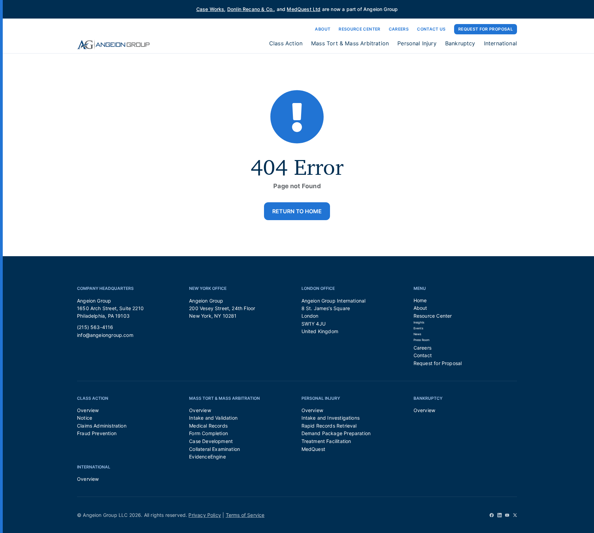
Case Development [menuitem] (211, 441)
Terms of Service (245, 515)
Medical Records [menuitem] (208, 426)
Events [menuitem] (418, 328)
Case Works (210, 9)
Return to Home (297, 211)
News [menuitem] (417, 334)
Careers (399, 29)
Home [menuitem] (420, 300)
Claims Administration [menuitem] (101, 426)
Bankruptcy (460, 43)
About (322, 29)
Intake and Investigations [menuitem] (330, 418)
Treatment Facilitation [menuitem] (326, 441)
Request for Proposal (485, 29)
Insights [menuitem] (419, 322)
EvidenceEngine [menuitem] (207, 457)
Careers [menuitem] (422, 348)
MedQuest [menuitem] (313, 449)
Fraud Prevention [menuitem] (97, 433)
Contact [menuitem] (423, 355)
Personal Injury (417, 43)
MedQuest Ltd (303, 9)
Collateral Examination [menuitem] (214, 449)
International (500, 43)
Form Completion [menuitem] (208, 433)
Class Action (285, 43)
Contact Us (431, 29)
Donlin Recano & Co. (250, 9)
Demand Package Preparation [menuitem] (336, 433)
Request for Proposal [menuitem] (438, 363)
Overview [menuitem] (88, 410)
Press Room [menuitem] (422, 340)
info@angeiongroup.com (105, 335)
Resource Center (359, 29)
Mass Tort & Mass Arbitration (350, 43)
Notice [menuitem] (84, 418)
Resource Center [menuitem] (433, 316)
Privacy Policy (204, 515)
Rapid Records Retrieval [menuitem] (329, 426)
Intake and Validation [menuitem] (213, 418)
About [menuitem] (420, 308)
